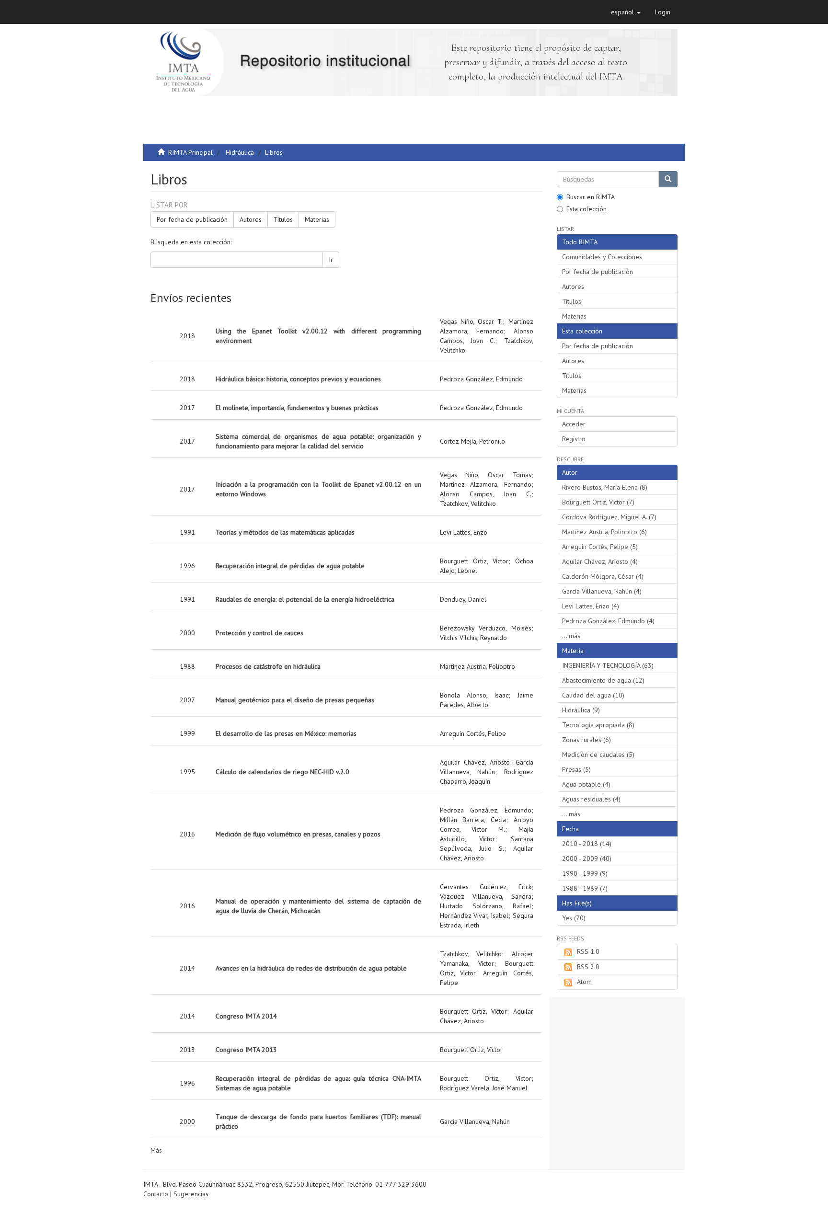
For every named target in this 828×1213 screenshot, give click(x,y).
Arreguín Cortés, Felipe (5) (600, 546)
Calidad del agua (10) (593, 695)
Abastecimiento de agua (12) (603, 680)
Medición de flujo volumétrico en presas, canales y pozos (298, 834)
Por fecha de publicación (192, 219)
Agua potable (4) (586, 784)
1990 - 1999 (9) (585, 873)
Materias (317, 219)
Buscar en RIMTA (590, 197)
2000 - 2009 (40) (586, 858)
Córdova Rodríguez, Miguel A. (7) (609, 517)
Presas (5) (576, 769)
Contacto (155, 1194)
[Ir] (668, 179)
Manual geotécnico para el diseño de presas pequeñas (295, 700)
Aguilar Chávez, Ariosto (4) (600, 561)
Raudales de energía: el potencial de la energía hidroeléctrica (305, 599)
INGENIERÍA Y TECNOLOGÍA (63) (608, 665)
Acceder (574, 424)
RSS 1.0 (588, 951)
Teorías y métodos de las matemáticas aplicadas (285, 532)
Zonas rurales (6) (586, 739)
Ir (331, 259)
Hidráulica (240, 152)
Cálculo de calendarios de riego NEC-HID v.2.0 (282, 771)
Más (156, 1150)
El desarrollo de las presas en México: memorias (286, 733)
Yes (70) (574, 918)
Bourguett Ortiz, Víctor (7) (598, 502)
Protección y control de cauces (259, 633)
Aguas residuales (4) (591, 799)
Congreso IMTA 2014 (246, 1016)
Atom (584, 981)
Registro (574, 439)
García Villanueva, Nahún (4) (602, 591)
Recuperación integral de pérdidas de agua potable (290, 565)
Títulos (283, 219)
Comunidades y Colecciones (602, 256)
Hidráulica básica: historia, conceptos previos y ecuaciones (298, 379)
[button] (626, 12)
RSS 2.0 (588, 966)
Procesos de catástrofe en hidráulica (268, 666)
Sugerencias (190, 1194)
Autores (251, 219)
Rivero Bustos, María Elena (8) (604, 487)
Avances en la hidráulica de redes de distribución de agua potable (311, 968)
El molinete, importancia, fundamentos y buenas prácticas (297, 407)
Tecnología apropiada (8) (598, 725)
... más (571, 635)
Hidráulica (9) (581, 710)
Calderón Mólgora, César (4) (603, 576)
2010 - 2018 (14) (586, 843)
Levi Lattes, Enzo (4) (590, 606)
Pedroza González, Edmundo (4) (608, 621)
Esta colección (586, 209)
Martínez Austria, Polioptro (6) (604, 531)
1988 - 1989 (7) (585, 888)
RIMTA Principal (190, 152)
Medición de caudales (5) (598, 754)
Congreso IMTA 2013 (246, 1049)
